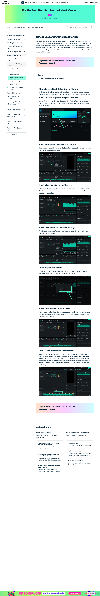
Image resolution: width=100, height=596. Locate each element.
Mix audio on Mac (14, 84)
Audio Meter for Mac (15, 82)
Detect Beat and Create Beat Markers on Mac (16, 78)
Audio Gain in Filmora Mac (16, 69)
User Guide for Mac (19, 27)
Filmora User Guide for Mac (35, 27)
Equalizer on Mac (14, 74)
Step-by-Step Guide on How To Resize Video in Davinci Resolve (49, 455)
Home (8, 27)
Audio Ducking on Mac (15, 71)
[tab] (16, 39)
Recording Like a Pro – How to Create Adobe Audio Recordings (48, 443)
